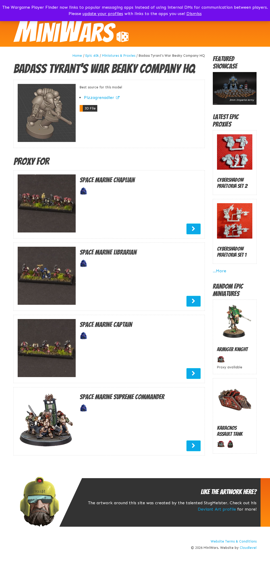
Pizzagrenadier (99, 97)
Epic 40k (92, 56)
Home (77, 56)
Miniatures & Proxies (118, 56)
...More (219, 270)
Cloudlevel (248, 548)
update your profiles (103, 13)
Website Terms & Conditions (234, 541)
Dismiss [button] (194, 13)
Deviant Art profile (217, 509)
